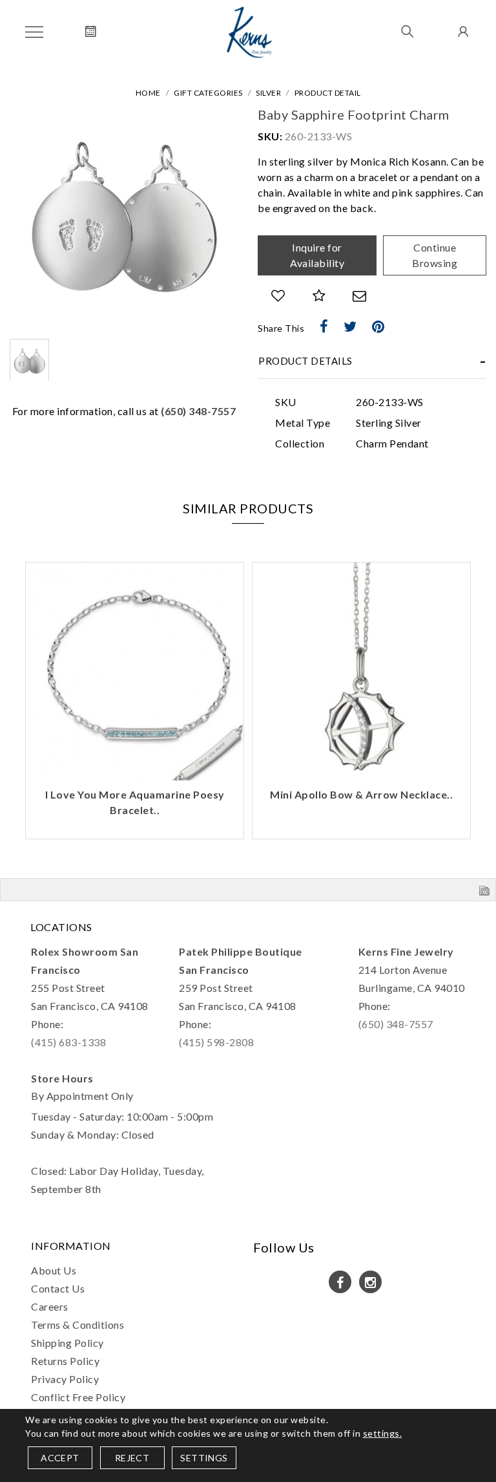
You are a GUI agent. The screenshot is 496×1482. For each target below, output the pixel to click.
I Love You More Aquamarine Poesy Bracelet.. (135, 802)
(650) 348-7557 (198, 411)
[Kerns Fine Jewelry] (249, 32)
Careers (49, 1306)
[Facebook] (324, 326)
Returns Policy (65, 1361)
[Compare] (319, 296)
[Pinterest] (378, 326)
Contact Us (58, 1288)
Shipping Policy (67, 1343)
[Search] (408, 32)
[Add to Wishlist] (278, 296)
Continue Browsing (434, 255)
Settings (203, 1457)
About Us (53, 1270)
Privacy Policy (65, 1379)
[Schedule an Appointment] (91, 32)
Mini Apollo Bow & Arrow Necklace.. (361, 794)
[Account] (461, 32)
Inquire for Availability (317, 255)
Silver (268, 93)
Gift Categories (208, 93)
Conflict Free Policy (78, 1397)
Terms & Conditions (77, 1324)
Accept (60, 1457)
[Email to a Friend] (359, 296)
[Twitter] (350, 326)
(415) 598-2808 (216, 1042)
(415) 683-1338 (68, 1042)
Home (148, 93)
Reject (132, 1457)
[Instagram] (370, 1282)
